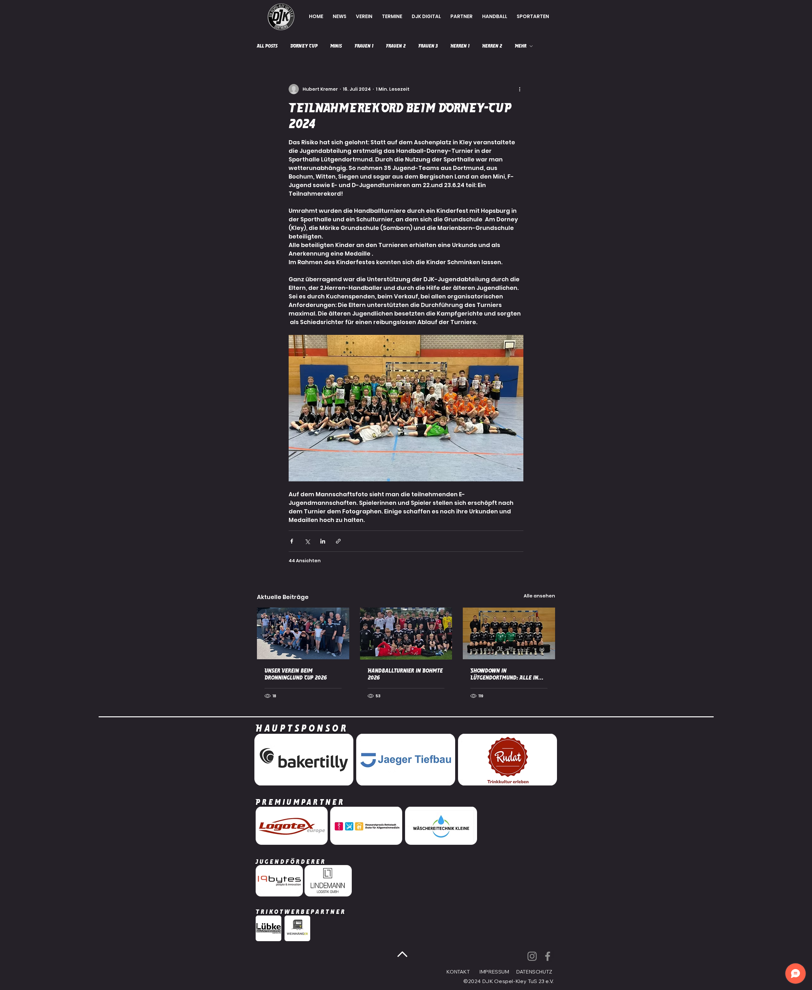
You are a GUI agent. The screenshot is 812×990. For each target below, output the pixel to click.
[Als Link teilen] (338, 541)
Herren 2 (492, 46)
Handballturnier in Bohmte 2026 (405, 674)
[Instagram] (532, 956)
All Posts (267, 46)
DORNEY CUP (304, 46)
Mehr (520, 46)
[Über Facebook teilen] (292, 541)
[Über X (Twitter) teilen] (307, 541)
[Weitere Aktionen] (519, 89)
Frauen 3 (428, 46)
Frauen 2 (396, 46)
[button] (364, 16)
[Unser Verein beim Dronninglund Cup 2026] (303, 633)
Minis (336, 46)
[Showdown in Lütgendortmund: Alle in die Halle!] (509, 633)
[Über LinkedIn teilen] (323, 541)
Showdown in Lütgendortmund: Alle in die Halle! (504, 674)
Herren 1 (459, 46)
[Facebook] (547, 956)
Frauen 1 (364, 46)
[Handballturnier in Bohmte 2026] (406, 634)
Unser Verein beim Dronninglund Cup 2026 (296, 674)
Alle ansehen (539, 596)
